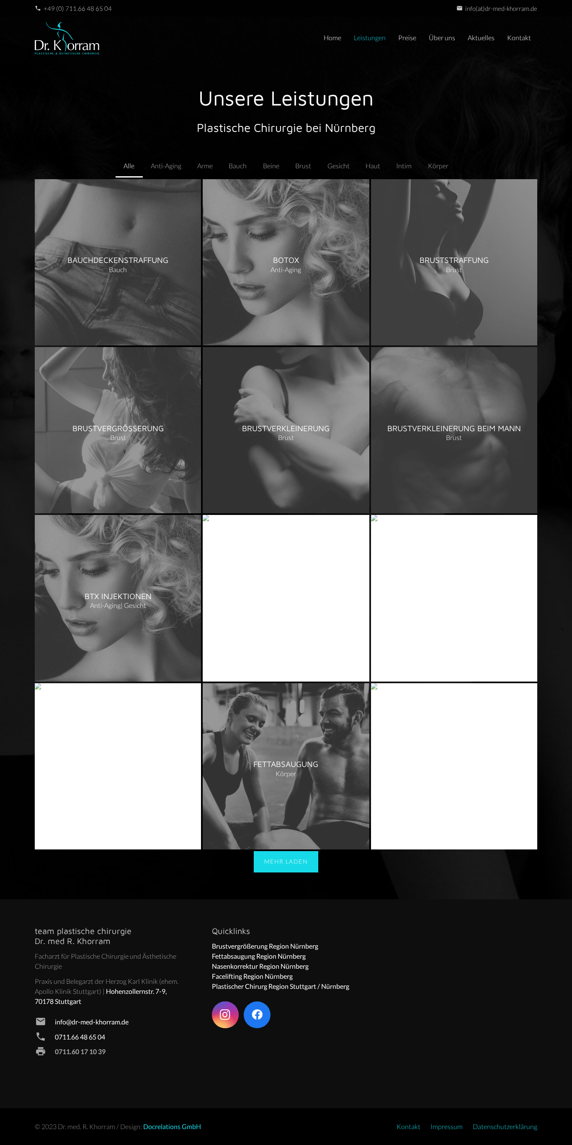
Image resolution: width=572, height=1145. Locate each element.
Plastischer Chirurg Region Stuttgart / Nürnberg (280, 986)
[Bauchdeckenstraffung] (118, 262)
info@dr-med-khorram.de (92, 1022)
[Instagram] (225, 1014)
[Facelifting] (286, 598)
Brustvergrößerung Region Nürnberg (265, 946)
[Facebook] (257, 1014)
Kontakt (408, 1126)
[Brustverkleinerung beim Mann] (454, 430)
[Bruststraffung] (454, 262)
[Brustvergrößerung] (118, 430)
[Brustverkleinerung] (286, 430)
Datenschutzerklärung (505, 1126)
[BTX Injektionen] (118, 598)
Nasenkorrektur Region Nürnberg (260, 966)
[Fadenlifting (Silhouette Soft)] (454, 598)
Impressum (446, 1126)
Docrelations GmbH (172, 1126)
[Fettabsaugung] (286, 766)
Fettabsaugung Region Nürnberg (259, 956)
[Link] (67, 37)
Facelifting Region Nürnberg (252, 976)
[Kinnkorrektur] (454, 766)
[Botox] (286, 262)
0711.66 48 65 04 (80, 1037)
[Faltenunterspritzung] (118, 766)
